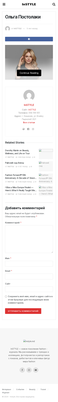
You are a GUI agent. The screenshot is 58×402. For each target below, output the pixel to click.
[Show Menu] (4, 4)
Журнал (5, 392)
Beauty (32, 389)
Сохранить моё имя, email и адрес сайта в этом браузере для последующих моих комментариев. (30, 299)
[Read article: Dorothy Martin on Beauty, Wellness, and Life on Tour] (46, 154)
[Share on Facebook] (29, 39)
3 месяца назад (24, 157)
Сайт (7, 283)
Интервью (6, 389)
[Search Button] (54, 4)
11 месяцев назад (24, 182)
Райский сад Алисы (14, 162)
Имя (8, 258)
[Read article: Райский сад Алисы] (46, 166)
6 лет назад (22, 166)
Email (8, 271)
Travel (43, 389)
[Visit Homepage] (29, 4)
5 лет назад (32, 28)
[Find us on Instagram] (29, 370)
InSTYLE (18, 28)
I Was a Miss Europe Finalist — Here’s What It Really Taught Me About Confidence (20, 190)
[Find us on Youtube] (35, 370)
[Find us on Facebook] (22, 370)
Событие (20, 389)
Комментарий (13, 222)
